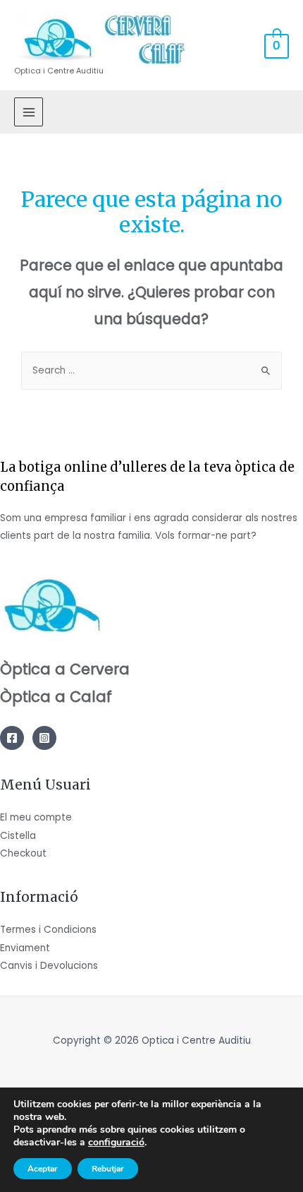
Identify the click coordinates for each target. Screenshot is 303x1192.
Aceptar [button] (42, 1168)
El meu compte (36, 817)
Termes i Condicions (48, 929)
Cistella (18, 835)
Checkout (23, 853)
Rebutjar (108, 1168)
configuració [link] (116, 1142)
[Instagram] (44, 738)
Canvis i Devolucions (49, 965)
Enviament (25, 948)
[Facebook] (12, 738)
